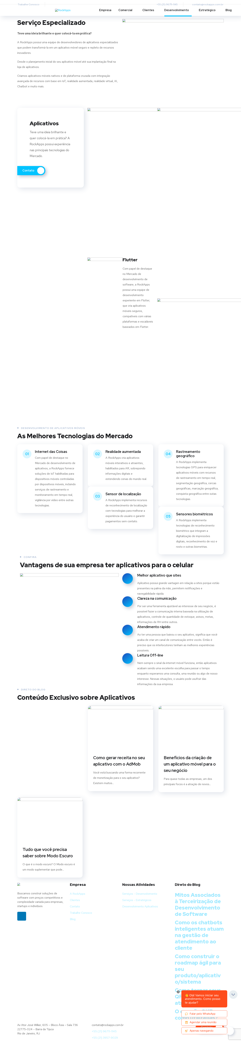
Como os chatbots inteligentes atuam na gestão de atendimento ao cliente (199, 935)
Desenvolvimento (176, 10)
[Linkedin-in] (21, 916)
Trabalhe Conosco (28, 4)
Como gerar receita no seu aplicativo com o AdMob (119, 761)
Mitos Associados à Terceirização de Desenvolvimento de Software (198, 904)
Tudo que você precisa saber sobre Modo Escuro (48, 853)
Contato (28, 170)
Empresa (105, 10)
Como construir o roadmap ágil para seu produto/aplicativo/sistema (198, 969)
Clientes (148, 10)
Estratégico (207, 10)
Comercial (125, 10)
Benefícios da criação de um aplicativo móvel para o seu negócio (190, 764)
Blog (228, 10)
